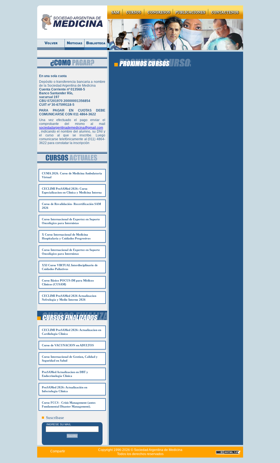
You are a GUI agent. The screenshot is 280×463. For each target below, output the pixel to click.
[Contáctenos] (225, 12)
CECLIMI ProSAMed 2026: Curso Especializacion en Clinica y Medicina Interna (72, 190)
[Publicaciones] (190, 12)
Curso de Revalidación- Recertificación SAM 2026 (71, 205)
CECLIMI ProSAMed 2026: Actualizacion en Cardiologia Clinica (71, 331)
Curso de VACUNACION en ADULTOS (68, 345)
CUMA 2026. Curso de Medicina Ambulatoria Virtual (72, 175)
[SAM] (114, 12)
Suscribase (55, 417)
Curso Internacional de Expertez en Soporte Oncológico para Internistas (71, 221)
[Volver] (51, 44)
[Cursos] (133, 12)
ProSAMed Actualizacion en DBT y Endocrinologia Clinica (65, 373)
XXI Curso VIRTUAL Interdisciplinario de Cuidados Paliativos (70, 267)
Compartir (57, 451)
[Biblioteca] (95, 44)
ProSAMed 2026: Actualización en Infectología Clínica (64, 389)
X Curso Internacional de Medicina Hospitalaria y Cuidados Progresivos (66, 236)
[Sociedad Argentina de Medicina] (72, 22)
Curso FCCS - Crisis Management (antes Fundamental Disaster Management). (68, 404)
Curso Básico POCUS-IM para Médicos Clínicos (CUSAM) (68, 282)
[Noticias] (74, 44)
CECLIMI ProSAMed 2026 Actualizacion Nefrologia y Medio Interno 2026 (69, 297)
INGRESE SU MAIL (58, 424)
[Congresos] (158, 12)
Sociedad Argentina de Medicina (158, 450)
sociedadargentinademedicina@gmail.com (71, 128)
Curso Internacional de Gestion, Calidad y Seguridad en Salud (70, 358)
